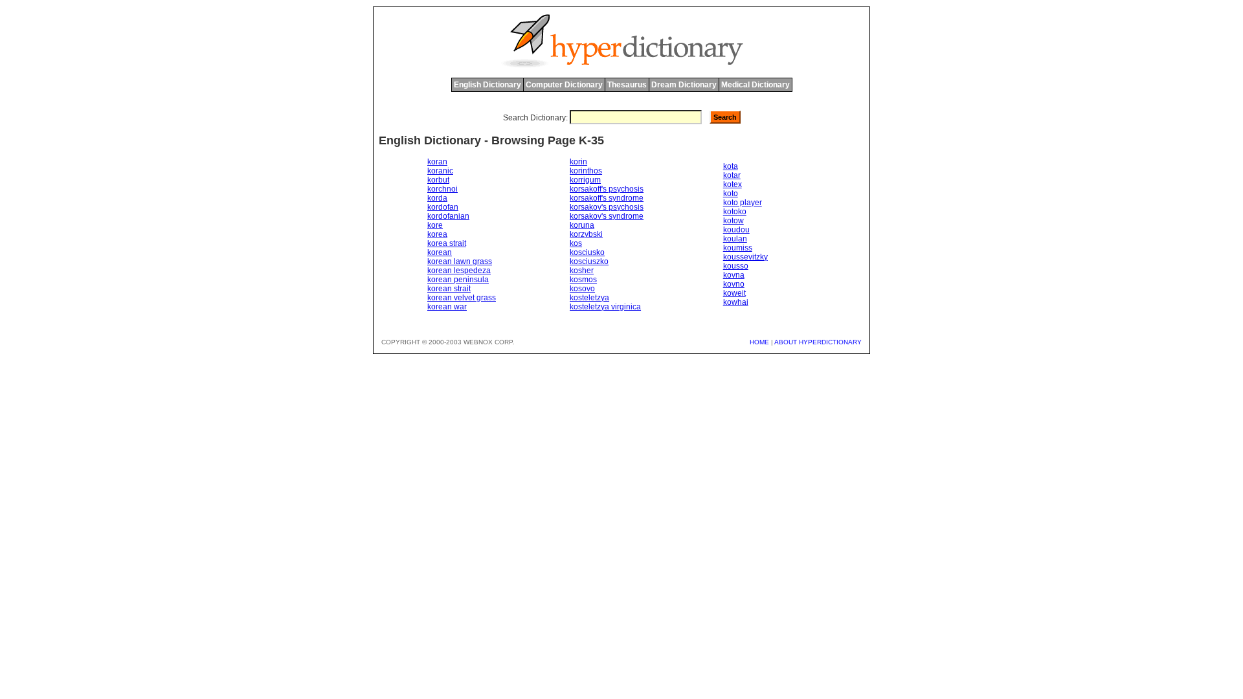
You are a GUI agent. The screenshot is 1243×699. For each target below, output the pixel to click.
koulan (735, 238)
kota (730, 166)
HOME (759, 342)
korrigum (585, 179)
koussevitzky (745, 256)
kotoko (734, 211)
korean (439, 252)
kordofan (442, 207)
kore (435, 225)
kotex (732, 184)
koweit (734, 293)
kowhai (735, 302)
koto (730, 193)
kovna (734, 275)
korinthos (586, 170)
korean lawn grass (459, 261)
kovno (734, 284)
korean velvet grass (461, 297)
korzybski (586, 234)
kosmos (583, 279)
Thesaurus (627, 84)
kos (576, 243)
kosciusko (587, 252)
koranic (440, 170)
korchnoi (442, 189)
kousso (735, 266)
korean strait (449, 288)
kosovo (582, 288)
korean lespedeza (459, 270)
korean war (447, 306)
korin (578, 161)
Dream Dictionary (684, 84)
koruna (582, 225)
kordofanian (448, 216)
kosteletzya (589, 297)
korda (437, 198)
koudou (736, 229)
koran (437, 161)
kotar (732, 175)
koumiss (737, 247)
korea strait (446, 243)
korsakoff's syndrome (607, 198)
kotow (733, 220)
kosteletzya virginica (605, 306)
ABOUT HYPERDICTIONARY (818, 342)
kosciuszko (589, 261)
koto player (742, 202)
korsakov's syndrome (607, 216)
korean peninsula (458, 279)
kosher (582, 270)
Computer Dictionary (564, 84)
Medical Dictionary (755, 84)
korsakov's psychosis (607, 207)
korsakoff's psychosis (607, 189)
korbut (438, 179)
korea (437, 234)
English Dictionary (487, 84)
